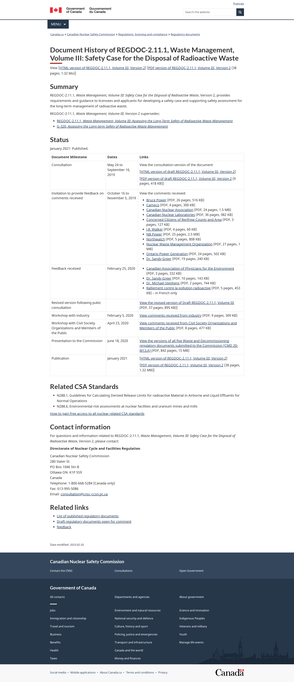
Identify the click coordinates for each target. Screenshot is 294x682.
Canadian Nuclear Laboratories (170, 214)
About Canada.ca (111, 672)
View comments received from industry (170, 315)
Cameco (152, 205)
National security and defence (134, 618)
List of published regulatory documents (88, 516)
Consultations (124, 571)
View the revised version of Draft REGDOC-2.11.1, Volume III (187, 302)
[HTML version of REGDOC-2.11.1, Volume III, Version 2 (101, 68)
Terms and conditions (140, 672)
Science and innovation (194, 610)
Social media (58, 672)
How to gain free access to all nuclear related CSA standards (97, 413)
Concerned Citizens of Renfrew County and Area (184, 219)
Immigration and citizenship (68, 618)
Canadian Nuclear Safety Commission (91, 34)
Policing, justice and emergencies (136, 634)
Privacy (162, 672)
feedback (64, 527)
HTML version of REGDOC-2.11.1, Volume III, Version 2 (183, 358)
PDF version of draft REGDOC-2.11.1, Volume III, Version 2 (186, 178)
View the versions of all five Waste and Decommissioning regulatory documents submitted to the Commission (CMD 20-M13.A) (189, 345)
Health (54, 650)
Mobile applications (83, 672)
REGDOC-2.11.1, (145, 121)
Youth (183, 634)
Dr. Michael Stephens (163, 283)
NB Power (154, 234)
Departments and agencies (132, 597)
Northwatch (155, 239)
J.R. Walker (154, 229)
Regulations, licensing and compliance (142, 34)
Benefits (55, 642)
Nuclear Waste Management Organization (179, 244)
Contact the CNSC (61, 571)
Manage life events (191, 642)
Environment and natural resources (138, 610)
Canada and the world (129, 650)
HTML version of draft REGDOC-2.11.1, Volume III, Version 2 (188, 171)
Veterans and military (193, 626)
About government (191, 597)
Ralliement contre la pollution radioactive (178, 288)
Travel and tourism (62, 626)
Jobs (52, 610)
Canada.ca (57, 34)
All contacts (57, 597)
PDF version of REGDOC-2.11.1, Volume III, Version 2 (189, 68)
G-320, (112, 126)
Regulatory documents (185, 34)
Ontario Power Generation (167, 253)
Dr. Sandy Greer (158, 258)
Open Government (191, 571)
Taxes (53, 658)
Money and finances (128, 658)
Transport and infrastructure (133, 642)
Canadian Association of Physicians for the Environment (190, 268)
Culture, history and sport (131, 626)
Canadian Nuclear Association (169, 209)
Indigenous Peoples (192, 618)
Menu (56, 24)
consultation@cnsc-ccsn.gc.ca (84, 494)
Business (55, 634)
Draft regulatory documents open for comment (94, 521)
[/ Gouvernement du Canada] (80, 10)
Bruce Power (156, 200)
